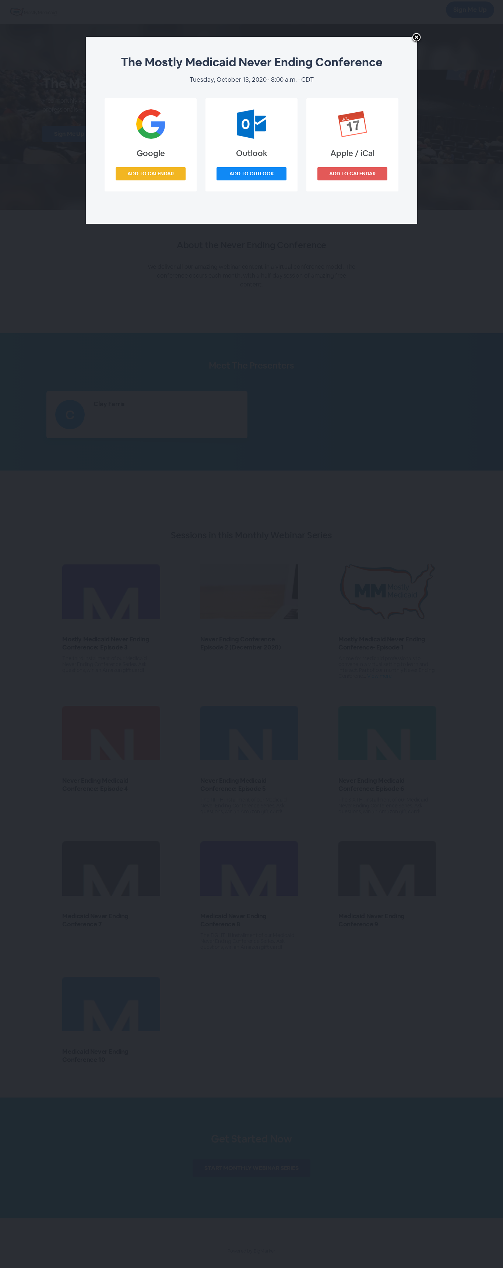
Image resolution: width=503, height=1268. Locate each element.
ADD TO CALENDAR (150, 173)
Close (416, 37)
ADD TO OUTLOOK (251, 173)
